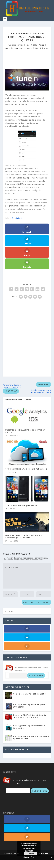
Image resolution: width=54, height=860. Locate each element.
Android (42, 45)
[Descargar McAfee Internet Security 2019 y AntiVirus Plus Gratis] (8, 717)
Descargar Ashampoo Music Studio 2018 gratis (29, 726)
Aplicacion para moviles (15, 48)
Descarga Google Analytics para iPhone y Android (25, 431)
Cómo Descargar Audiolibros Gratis (29, 694)
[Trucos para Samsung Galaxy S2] (27, 489)
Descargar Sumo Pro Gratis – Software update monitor (31, 737)
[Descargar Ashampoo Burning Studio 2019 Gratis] (8, 706)
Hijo (21, 45)
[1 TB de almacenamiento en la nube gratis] (27, 452)
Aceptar (30, 853)
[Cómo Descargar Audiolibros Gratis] (8, 695)
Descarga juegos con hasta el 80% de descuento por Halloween (23, 536)
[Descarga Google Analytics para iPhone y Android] (27, 415)
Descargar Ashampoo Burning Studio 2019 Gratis (30, 705)
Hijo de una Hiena (42, 853)
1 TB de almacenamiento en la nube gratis (26, 469)
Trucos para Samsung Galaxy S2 (21, 505)
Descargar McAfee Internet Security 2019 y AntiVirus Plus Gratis (29, 716)
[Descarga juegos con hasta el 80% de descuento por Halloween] (27, 522)
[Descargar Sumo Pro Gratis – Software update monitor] (8, 738)
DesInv (16, 853)
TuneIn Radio (17, 218)
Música (29, 48)
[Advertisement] (28, 58)
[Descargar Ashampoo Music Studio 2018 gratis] (8, 727)
